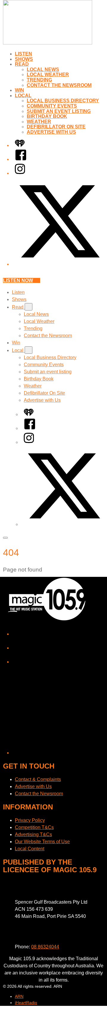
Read (22, 64)
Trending (39, 79)
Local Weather (48, 74)
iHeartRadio (26, 1002)
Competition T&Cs (34, 827)
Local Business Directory (63, 100)
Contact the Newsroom (59, 85)
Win (19, 90)
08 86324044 (45, 946)
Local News (43, 69)
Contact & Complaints (38, 779)
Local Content (29, 848)
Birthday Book (47, 116)
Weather (39, 121)
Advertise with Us (51, 132)
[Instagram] (20, 173)
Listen (23, 53)
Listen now (18, 280)
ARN (19, 996)
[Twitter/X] (59, 264)
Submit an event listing (59, 111)
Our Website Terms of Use (42, 841)
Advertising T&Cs (33, 834)
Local (23, 95)
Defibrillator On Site (56, 126)
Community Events (52, 105)
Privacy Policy (30, 820)
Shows (24, 59)
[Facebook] (21, 159)
